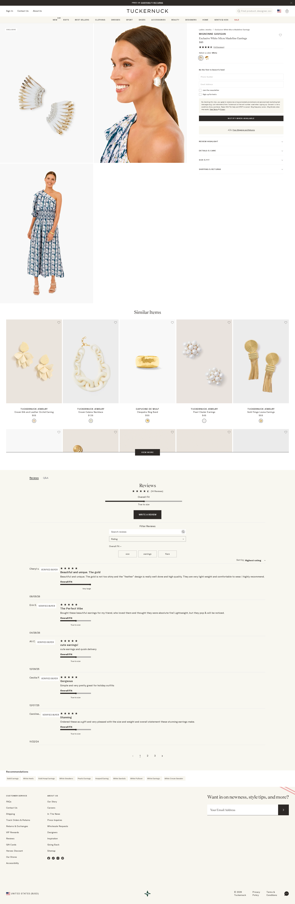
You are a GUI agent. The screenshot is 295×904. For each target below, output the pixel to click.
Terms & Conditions (271, 893)
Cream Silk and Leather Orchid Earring (34, 412)
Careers (51, 807)
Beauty (175, 20)
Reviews (10, 838)
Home (205, 20)
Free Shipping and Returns (244, 130)
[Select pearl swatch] (204, 421)
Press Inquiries (54, 820)
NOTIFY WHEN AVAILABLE (241, 118)
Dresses (115, 20)
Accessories (158, 20)
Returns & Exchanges (17, 826)
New (55, 19)
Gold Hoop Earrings (46, 778)
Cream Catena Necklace (90, 412)
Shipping (10, 814)
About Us (37, 11)
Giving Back (53, 844)
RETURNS (158, 3)
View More (147, 452)
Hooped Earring (101, 778)
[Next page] (173, 408)
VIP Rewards (12, 832)
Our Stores (11, 857)
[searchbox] (144, 532)
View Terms (214, 109)
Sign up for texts (210, 94)
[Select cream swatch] (34, 421)
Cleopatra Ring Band (147, 412)
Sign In (9, 11)
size (128, 554)
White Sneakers (66, 778)
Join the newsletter (211, 90)
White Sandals (119, 778)
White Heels (28, 778)
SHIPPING (146, 3)
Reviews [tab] (34, 477)
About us (52, 796)
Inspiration (52, 838)
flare (167, 554)
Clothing (100, 20)
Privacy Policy (256, 893)
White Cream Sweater (174, 778)
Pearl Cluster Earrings (204, 412)
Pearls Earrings (84, 778)
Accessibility (12, 863)
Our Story (52, 801)
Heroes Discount (14, 850)
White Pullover (136, 778)
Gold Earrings (13, 778)
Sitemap (51, 850)
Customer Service (16, 796)
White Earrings (153, 778)
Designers (191, 20)
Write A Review (147, 514)
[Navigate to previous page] (133, 755)
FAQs (8, 801)
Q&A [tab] (45, 477)
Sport (129, 20)
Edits (66, 20)
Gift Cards (11, 844)
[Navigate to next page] (162, 755)
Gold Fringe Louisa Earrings (261, 412)
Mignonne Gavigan (212, 33)
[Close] (291, 3)
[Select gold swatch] (147, 421)
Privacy (222, 109)
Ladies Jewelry (205, 29)
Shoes (142, 20)
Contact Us (23, 11)
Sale (236, 20)
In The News (53, 814)
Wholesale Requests (57, 826)
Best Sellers (82, 20)
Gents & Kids (221, 20)
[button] (282, 34)
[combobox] (147, 539)
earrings (147, 554)
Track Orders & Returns (18, 820)
